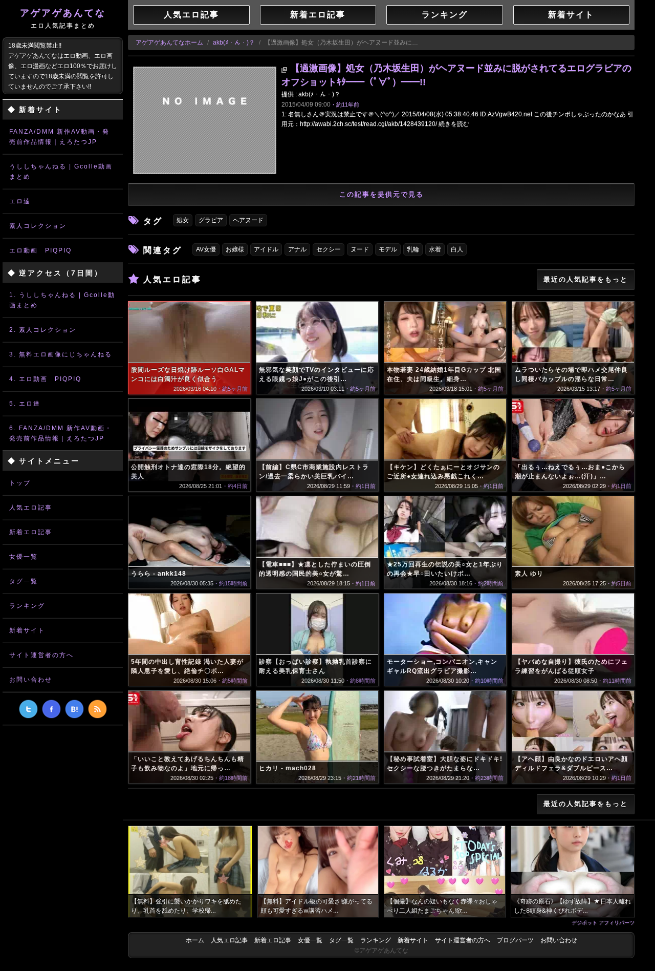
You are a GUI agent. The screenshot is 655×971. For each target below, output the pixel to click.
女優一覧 (23, 556)
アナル (297, 249)
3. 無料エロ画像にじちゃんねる (60, 354)
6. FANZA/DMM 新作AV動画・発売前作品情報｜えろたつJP (60, 433)
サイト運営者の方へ (41, 655)
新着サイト (27, 630)
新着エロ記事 (30, 532)
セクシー (328, 249)
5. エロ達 (24, 403)
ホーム (195, 940)
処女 (183, 220)
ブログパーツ (515, 940)
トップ (20, 483)
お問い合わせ (30, 679)
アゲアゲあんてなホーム (169, 42)
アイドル (266, 249)
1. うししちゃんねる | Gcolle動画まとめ (62, 300)
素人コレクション (38, 225)
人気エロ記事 (30, 507)
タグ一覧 (23, 581)
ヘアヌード (248, 220)
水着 (435, 249)
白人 (457, 249)
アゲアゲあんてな (63, 18)
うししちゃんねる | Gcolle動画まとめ (61, 171)
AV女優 (206, 249)
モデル (388, 249)
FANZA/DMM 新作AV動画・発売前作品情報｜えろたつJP (59, 136)
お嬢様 (235, 249)
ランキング (27, 605)
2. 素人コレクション (42, 329)
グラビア (211, 220)
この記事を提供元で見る (381, 194)
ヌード (360, 249)
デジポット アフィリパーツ (603, 922)
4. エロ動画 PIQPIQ (45, 379)
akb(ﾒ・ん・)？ (234, 42)
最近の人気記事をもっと (585, 279)
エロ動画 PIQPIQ (40, 250)
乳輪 (413, 249)
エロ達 (20, 201)
